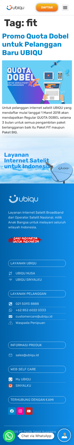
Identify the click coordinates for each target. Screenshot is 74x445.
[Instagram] (20, 411)
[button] (65, 7)
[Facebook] (12, 411)
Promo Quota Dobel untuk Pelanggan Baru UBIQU (35, 44)
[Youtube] (28, 411)
